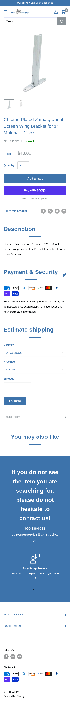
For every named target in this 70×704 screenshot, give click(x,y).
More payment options (35, 198)
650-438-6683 (35, 528)
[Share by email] (63, 211)
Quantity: (9, 165)
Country (9, 344)
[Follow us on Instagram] (12, 656)
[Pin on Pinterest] (50, 211)
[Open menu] (5, 11)
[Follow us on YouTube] (19, 656)
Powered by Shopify (14, 696)
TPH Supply (11, 141)
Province (9, 361)
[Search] (61, 21)
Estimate (15, 400)
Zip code (9, 378)
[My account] (56, 12)
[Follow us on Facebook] (6, 656)
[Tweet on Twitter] (57, 211)
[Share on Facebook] (43, 211)
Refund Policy (12, 416)
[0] (63, 12)
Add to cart (35, 178)
